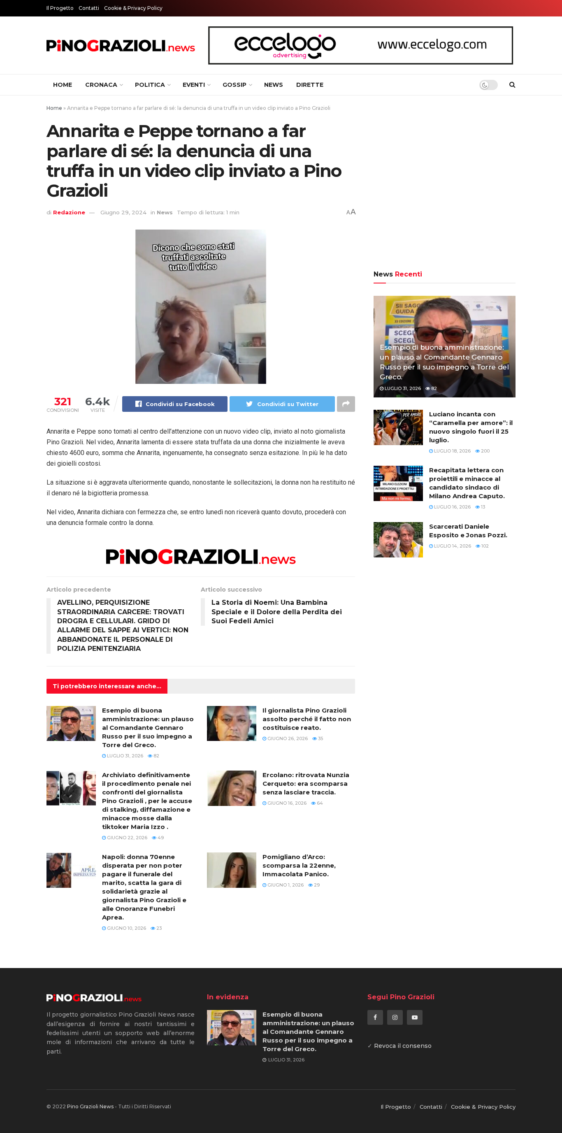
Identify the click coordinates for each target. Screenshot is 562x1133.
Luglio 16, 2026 (452, 507)
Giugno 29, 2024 (123, 212)
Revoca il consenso (403, 1045)
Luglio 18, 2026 (452, 451)
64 (319, 803)
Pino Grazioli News (90, 1106)
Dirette (309, 84)
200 (485, 451)
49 (160, 837)
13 (482, 507)
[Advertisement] (445, 183)
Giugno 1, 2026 (285, 885)
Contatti (89, 8)
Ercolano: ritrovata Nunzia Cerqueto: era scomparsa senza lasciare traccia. (305, 783)
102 (484, 546)
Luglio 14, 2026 (452, 546)
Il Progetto (60, 8)
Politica (150, 84)
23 (158, 928)
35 (320, 738)
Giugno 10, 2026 (126, 928)
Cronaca (101, 84)
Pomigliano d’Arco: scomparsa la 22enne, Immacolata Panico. (299, 865)
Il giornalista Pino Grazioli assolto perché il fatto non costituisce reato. (306, 718)
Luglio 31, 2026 (124, 756)
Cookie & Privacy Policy (133, 8)
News (273, 84)
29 (316, 885)
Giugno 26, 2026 (287, 738)
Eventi (194, 84)
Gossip (234, 84)
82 (155, 756)
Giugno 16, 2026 (286, 803)
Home (62, 84)
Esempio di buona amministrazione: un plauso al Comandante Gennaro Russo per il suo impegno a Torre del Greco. (148, 727)
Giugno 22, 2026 (126, 837)
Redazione (69, 212)
